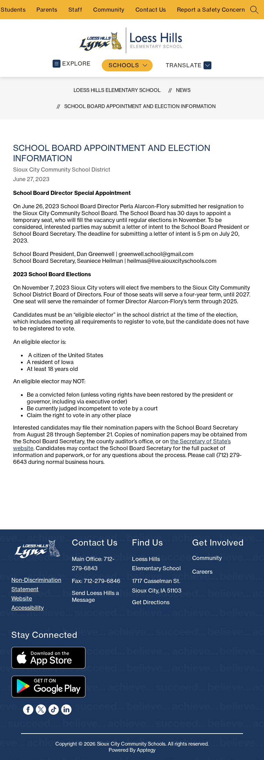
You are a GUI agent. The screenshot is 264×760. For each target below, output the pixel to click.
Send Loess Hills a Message (95, 596)
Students (13, 9)
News (183, 90)
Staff (75, 9)
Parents (46, 9)
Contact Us (150, 9)
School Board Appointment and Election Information (140, 106)
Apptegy (146, 750)
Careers (202, 571)
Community (108, 9)
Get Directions (150, 602)
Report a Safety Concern (211, 9)
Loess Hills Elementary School (117, 90)
